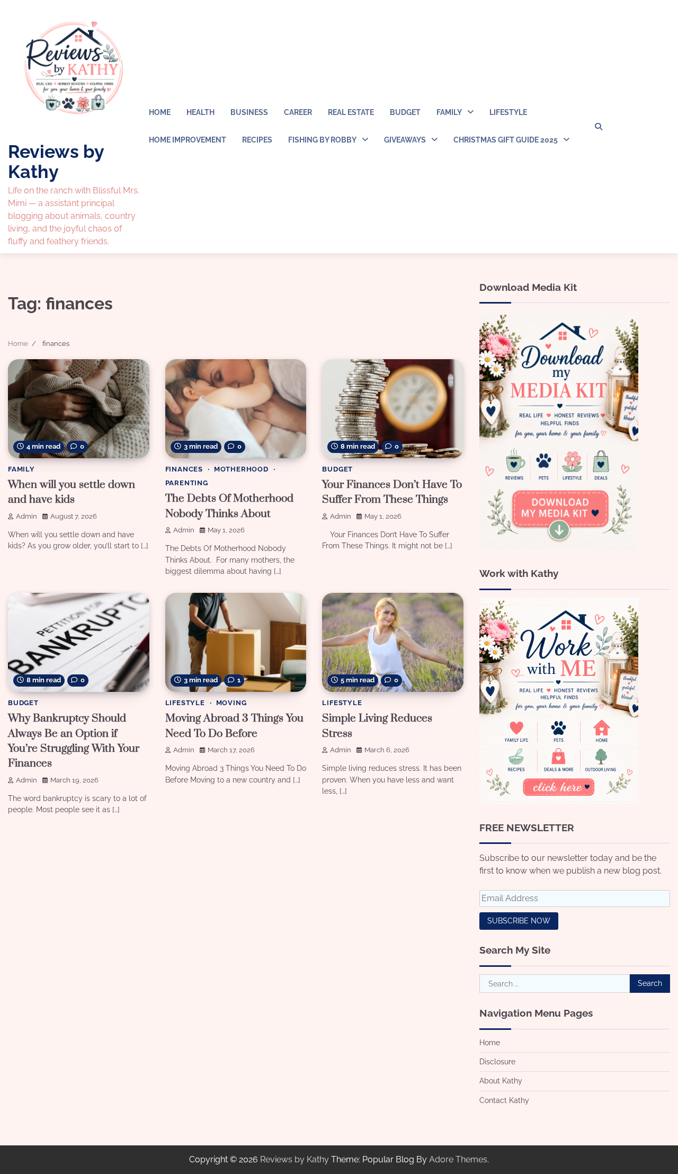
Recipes (257, 140)
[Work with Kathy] (558, 801)
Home (160, 112)
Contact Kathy (504, 1100)
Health (200, 112)
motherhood (241, 469)
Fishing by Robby (322, 140)
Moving (231, 703)
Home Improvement (187, 140)
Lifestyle (508, 112)
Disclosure (497, 1061)
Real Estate (351, 112)
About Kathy (500, 1081)
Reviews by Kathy (56, 161)
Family (449, 112)
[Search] (598, 127)
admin (26, 516)
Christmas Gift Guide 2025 (505, 140)
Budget (405, 112)
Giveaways (405, 140)
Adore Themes (458, 1159)
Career (298, 112)
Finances (184, 469)
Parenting (186, 483)
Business (249, 112)
